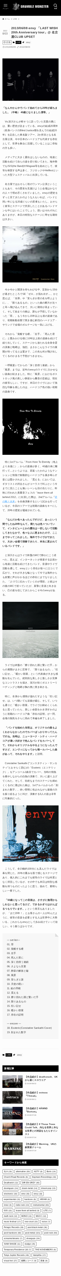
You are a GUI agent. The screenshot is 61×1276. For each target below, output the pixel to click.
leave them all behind (27, 1210)
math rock (10, 1216)
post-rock (50, 1233)
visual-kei (10, 1261)
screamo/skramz (13, 1238)
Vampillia (39, 1255)
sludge (30, 1244)
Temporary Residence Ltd (17, 1249)
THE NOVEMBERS (45, 1249)
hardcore (30, 1199)
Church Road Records (16, 1177)
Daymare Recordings (44, 1177)
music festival (12, 1221)
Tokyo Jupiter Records (16, 1255)
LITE (47, 1210)
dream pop (48, 1188)
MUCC (41, 1216)
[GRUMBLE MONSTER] (30, 6)
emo (25, 1194)
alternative (23, 1171)
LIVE (18, 42)
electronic (10, 1194)
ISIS (8, 1210)
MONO (26, 1216)
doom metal (29, 1188)
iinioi (8, 1205)
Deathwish (11, 1183)
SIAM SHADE (12, 1244)
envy (28, 42)
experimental (12, 1199)
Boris (51, 1171)
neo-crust (31, 1221)
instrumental (41, 1205)
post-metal (32, 1233)
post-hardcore (12, 1233)
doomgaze (11, 1188)
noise (46, 1221)
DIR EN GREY (31, 1183)
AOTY (38, 1171)
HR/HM (45, 1199)
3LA (8, 1171)
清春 (43, 1261)
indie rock (22, 1205)
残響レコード (28, 1261)
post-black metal (37, 1227)
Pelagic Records (14, 1227)
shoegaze (33, 1238)
